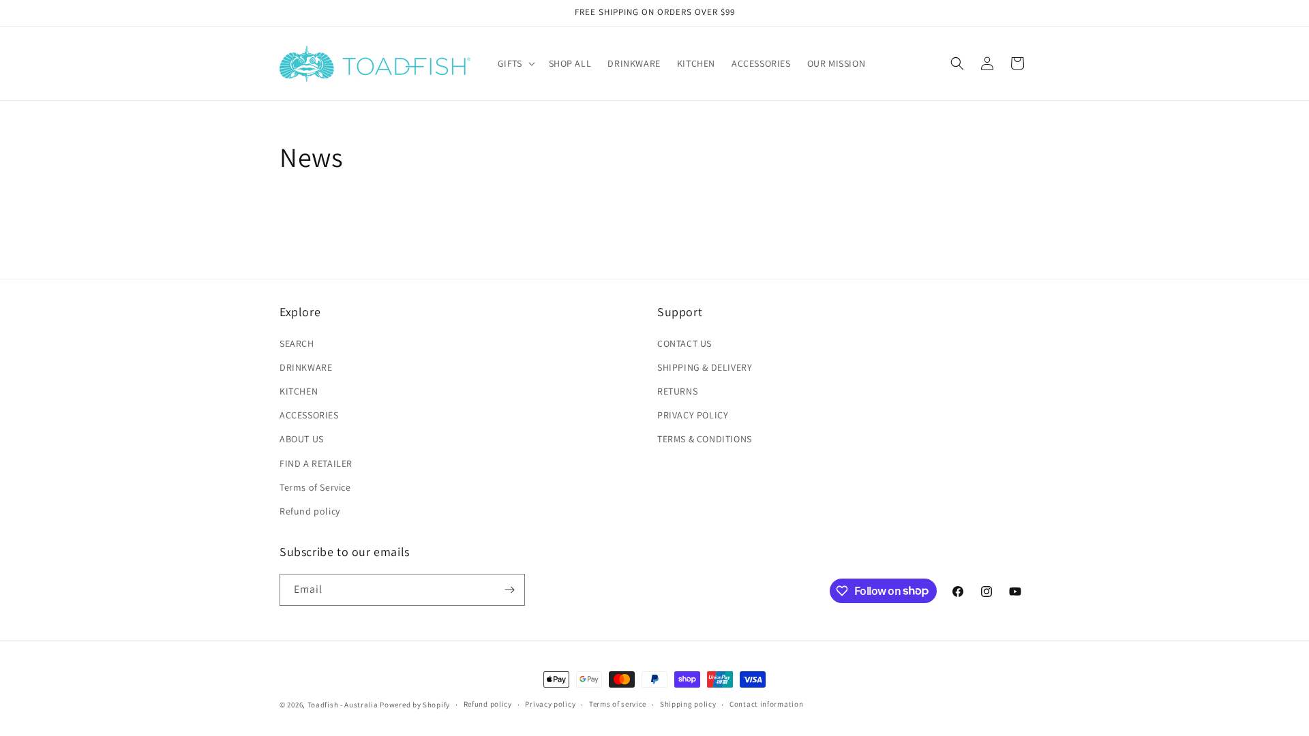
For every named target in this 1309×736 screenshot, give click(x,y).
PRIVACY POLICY (692, 415)
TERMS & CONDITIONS (704, 439)
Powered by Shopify (415, 704)
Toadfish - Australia (342, 704)
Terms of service (617, 704)
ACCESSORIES (309, 415)
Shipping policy (688, 704)
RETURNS (677, 391)
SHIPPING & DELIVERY (704, 367)
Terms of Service (315, 487)
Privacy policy (550, 704)
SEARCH (297, 343)
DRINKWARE (306, 367)
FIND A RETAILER (316, 463)
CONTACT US (684, 343)
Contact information (766, 704)
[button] (515, 63)
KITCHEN (299, 391)
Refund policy (310, 511)
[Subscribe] (509, 590)
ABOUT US (302, 439)
